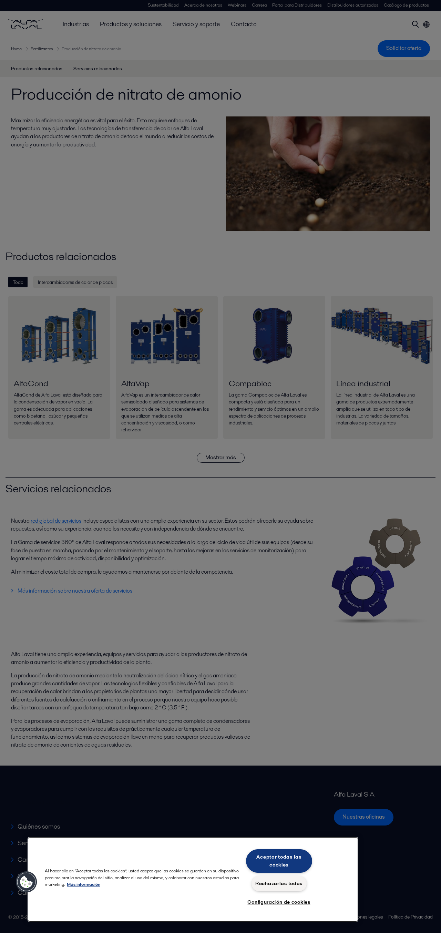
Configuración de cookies (278, 902)
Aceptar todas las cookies (278, 860)
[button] (27, 882)
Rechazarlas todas (278, 883)
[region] (193, 879)
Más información (83, 884)
